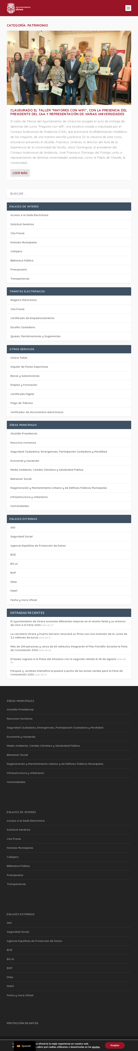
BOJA (14, 563)
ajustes (96, 1047)
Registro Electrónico (23, 300)
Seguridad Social (21, 536)
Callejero (16, 251)
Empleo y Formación (23, 385)
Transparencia (19, 278)
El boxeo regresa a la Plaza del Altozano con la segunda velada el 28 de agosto (63, 659)
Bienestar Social (21, 479)
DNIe (13, 582)
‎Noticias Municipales (23, 242)
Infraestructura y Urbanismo (29, 497)
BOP (13, 572)
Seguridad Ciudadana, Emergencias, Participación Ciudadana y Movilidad (58, 451)
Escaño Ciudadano (22, 327)
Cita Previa (17, 233)
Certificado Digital (22, 394)
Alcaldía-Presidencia (23, 433)
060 (12, 527)
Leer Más (20, 173)
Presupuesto (18, 269)
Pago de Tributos (21, 403)
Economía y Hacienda (24, 460)
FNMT (14, 591)
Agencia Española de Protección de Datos (38, 545)
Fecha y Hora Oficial (23, 600)
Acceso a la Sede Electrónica (29, 215)
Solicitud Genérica (22, 224)
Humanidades (19, 506)
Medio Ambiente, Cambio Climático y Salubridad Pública (46, 469)
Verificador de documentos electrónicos (36, 412)
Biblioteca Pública (21, 260)
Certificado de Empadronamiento (32, 318)
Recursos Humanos (23, 442)
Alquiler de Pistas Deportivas (29, 366)
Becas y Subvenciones (25, 376)
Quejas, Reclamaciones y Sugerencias (35, 336)
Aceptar (114, 1045)
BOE (13, 554)
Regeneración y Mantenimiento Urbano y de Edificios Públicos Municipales (58, 488)
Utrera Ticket (18, 357)
